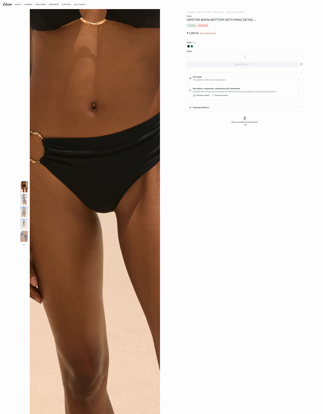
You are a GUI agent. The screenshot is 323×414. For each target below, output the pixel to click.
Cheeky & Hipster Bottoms (235, 12)
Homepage (191, 12)
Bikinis (209, 12)
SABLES (189, 16)
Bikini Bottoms (219, 12)
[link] (18, 4)
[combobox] (245, 56)
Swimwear (201, 12)
